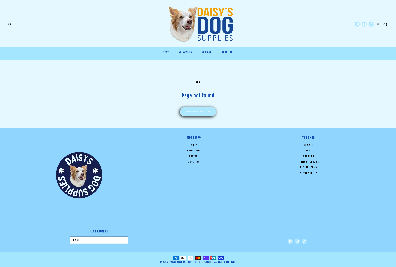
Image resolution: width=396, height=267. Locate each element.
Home (309, 150)
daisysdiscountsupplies (183, 262)
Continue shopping (198, 111)
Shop (194, 145)
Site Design (205, 262)
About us (193, 161)
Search (308, 145)
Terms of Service (308, 161)
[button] (9, 24)
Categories (194, 150)
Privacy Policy (309, 173)
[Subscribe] (122, 240)
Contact (194, 156)
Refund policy (308, 167)
